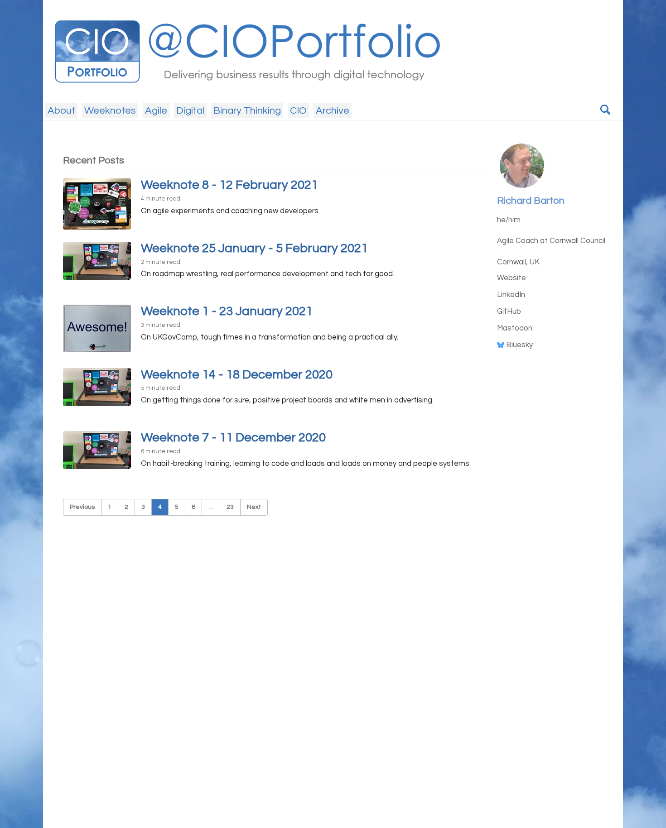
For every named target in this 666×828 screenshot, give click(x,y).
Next (254, 507)
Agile (156, 110)
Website (511, 277)
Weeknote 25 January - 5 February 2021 (254, 248)
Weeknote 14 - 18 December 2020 (237, 374)
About (61, 110)
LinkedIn (511, 294)
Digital (190, 110)
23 (230, 507)
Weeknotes (110, 110)
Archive (332, 110)
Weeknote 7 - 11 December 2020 (233, 437)
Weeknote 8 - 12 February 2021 (229, 184)
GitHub (509, 311)
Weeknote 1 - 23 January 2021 (227, 311)
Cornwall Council (577, 240)
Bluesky (518, 344)
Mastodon (514, 327)
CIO (298, 110)
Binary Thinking (247, 110)
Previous (82, 507)
